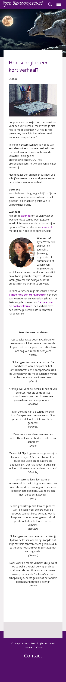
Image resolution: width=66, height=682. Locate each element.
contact (47, 227)
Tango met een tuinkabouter (27, 294)
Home (29, 647)
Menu (58, 2)
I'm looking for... (50, 2)
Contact (40, 647)
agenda (26, 215)
